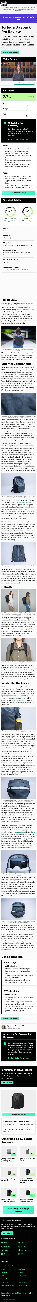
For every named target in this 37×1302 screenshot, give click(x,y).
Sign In (27, 139)
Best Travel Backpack (8, 1285)
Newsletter (5, 1279)
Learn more (18, 10)
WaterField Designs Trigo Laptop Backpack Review (8, 1160)
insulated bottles (17, 700)
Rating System (23, 1282)
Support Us (22, 1269)
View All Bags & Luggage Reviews (18, 1210)
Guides (20, 1272)
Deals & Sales (23, 1276)
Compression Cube (22, 503)
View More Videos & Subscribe (24, 83)
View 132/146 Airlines (10, 221)
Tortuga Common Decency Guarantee (15, 270)
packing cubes (18, 832)
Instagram (30, 221)
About (3, 1269)
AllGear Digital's (21, 1293)
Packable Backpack (11, 511)
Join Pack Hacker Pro (15, 139)
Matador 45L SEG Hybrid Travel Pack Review (26, 1180)
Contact (20, 1279)
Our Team (4, 1282)
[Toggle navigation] (35, 2)
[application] (18, 71)
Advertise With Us (7, 1266)
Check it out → (8, 1131)
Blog (2, 1276)
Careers (20, 1266)
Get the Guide (7, 1082)
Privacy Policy (23, 1285)
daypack (24, 355)
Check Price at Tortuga (10, 52)
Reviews (4, 1272)
